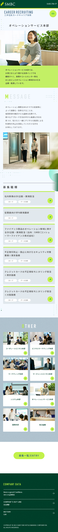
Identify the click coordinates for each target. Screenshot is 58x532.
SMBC (8, 4)
